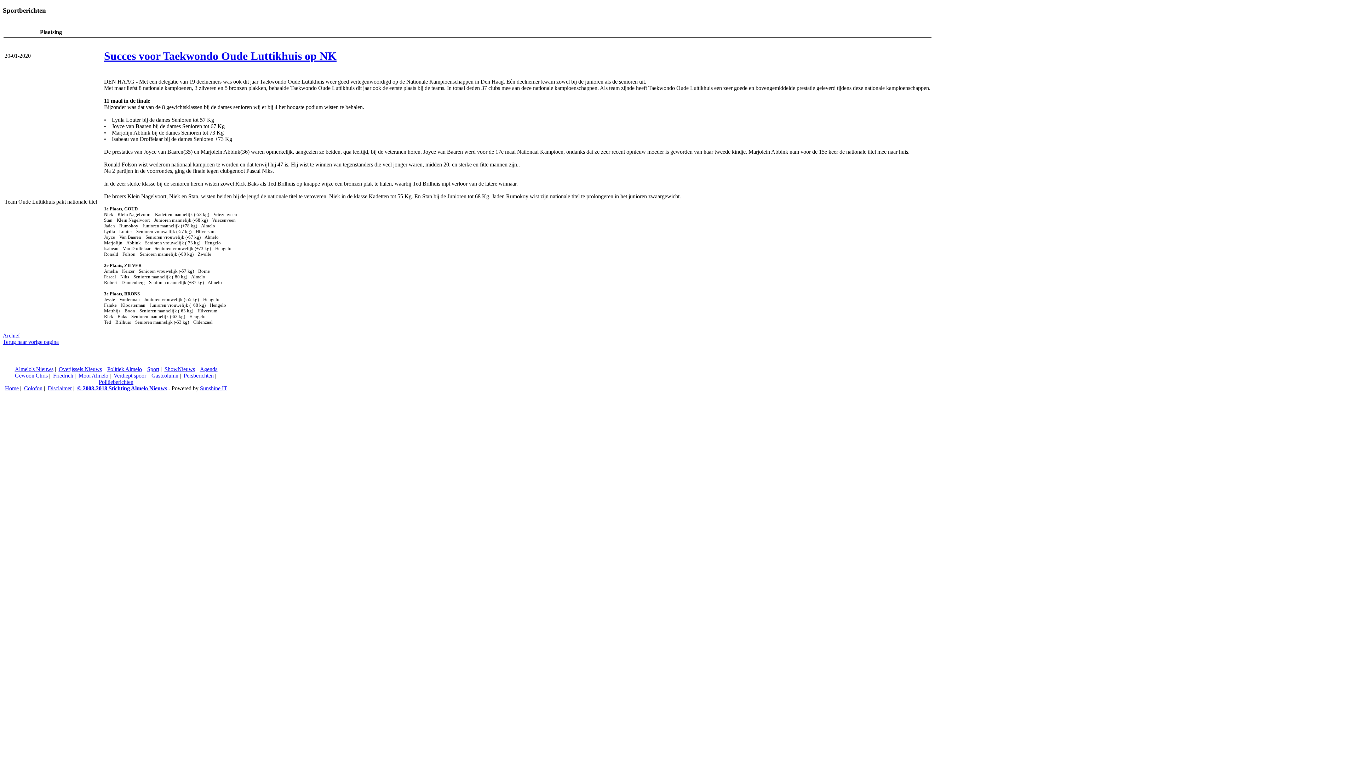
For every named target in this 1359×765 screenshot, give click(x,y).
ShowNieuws (180, 369)
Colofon (33, 388)
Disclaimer (60, 388)
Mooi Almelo (93, 376)
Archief (11, 336)
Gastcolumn (164, 376)
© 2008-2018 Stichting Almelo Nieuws (122, 388)
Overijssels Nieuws (80, 369)
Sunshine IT (213, 388)
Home (12, 388)
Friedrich (63, 376)
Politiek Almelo (124, 369)
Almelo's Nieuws (34, 369)
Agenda (209, 369)
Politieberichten (116, 382)
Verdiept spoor (130, 376)
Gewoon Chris (31, 376)
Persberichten (199, 376)
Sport (153, 369)
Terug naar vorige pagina (31, 342)
